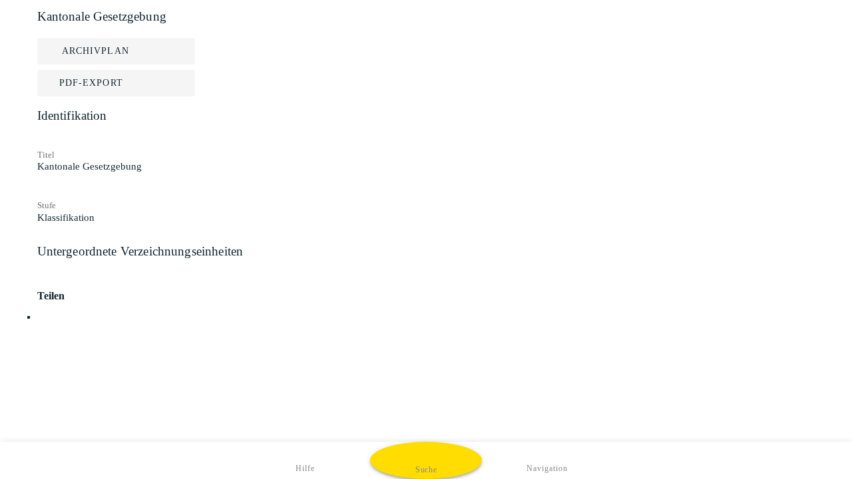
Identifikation (72, 115)
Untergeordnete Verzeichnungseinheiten (140, 251)
